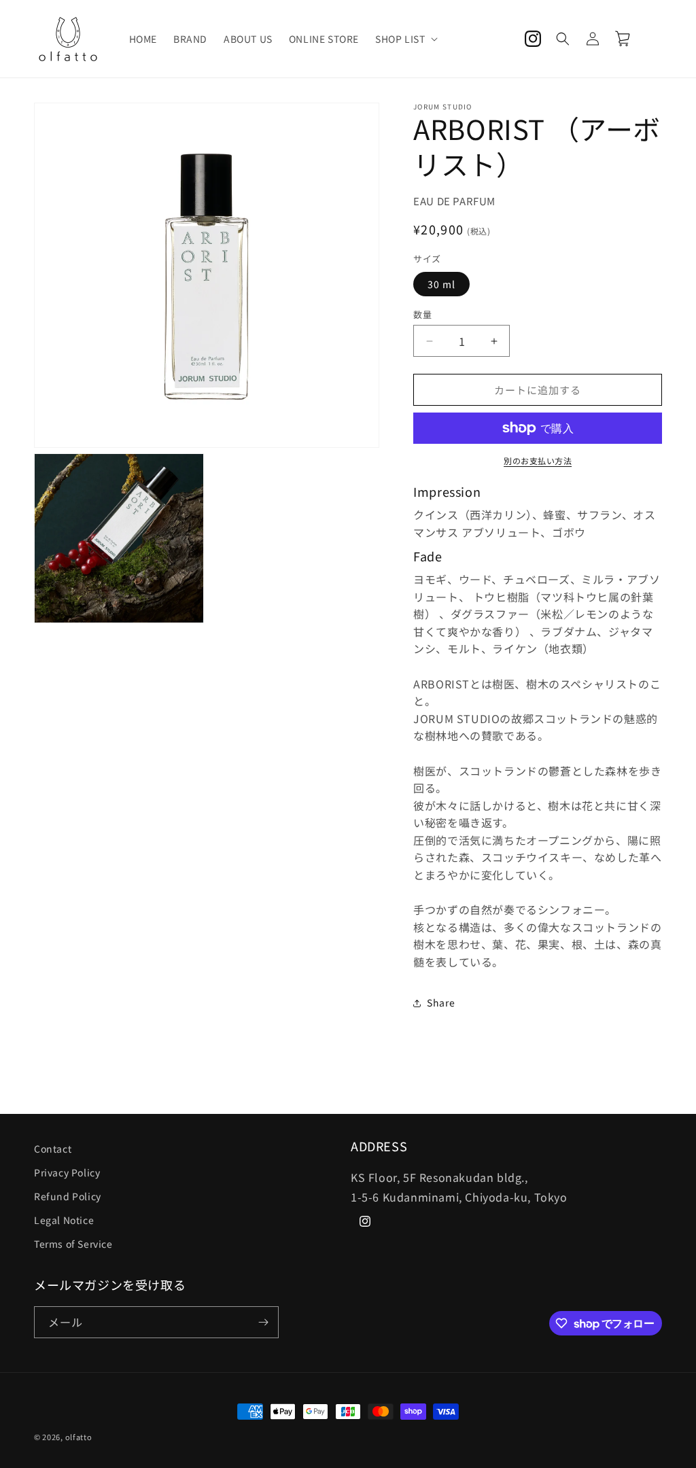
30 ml (441, 284)
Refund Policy (67, 1196)
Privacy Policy (67, 1172)
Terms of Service (73, 1244)
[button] (405, 38)
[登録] (263, 1322)
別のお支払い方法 (538, 460)
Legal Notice (64, 1220)
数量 (422, 314)
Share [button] (441, 1002)
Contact (52, 1148)
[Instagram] (533, 39)
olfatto (78, 1436)
